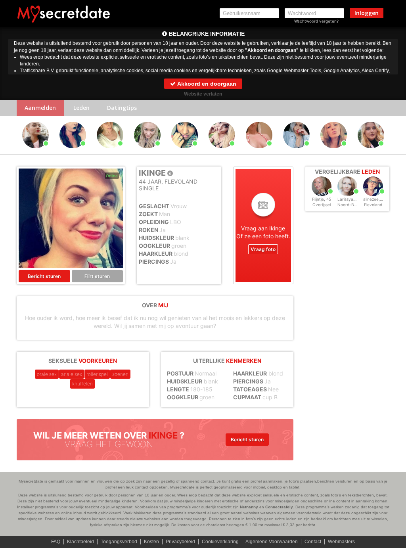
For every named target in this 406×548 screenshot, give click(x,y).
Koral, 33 (334, 151)
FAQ (55, 541)
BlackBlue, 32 (72, 151)
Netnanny (249, 507)
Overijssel (321, 204)
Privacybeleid (180, 541)
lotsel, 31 (184, 151)
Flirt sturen (97, 276)
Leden (81, 107)
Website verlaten (203, 94)
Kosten (151, 541)
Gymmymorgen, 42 (222, 151)
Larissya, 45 (348, 199)
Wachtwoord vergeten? (316, 21)
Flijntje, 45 (321, 199)
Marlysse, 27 (35, 151)
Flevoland (373, 204)
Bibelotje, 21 (371, 151)
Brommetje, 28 (296, 151)
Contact (312, 541)
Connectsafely (279, 507)
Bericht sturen (44, 276)
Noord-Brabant (352, 204)
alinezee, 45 (374, 199)
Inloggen (366, 13)
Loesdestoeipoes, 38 (148, 151)
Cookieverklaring (220, 541)
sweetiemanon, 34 (111, 151)
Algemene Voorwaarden (271, 541)
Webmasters (341, 541)
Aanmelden (40, 107)
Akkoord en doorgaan (206, 83)
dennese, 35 (259, 151)
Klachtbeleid (80, 541)
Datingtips (122, 107)
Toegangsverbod (119, 541)
